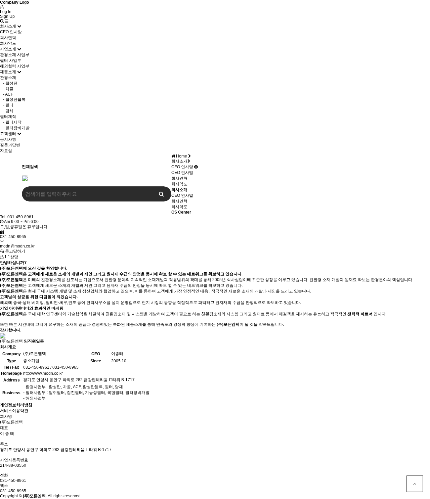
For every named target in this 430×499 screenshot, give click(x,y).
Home (181, 156)
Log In (5, 11)
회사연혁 (8, 37)
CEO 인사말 (11, 32)
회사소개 (8, 26)
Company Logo (14, 2)
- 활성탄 (8, 83)
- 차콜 (6, 89)
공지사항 (8, 139)
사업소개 (8, 49)
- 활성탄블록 (13, 99)
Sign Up (7, 16)
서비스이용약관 (14, 410)
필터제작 (8, 116)
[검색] (2, 21)
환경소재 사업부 (14, 54)
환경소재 (8, 77)
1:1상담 (10, 257)
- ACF (6, 94)
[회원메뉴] (1, 7)
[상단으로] (414, 483)
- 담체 (6, 110)
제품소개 (8, 72)
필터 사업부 (10, 60)
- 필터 (6, 105)
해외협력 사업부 (14, 66)
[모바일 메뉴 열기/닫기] (6, 21)
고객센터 (8, 133)
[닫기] (25, 178)
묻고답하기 (14, 251)
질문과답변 (10, 145)
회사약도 (8, 43)
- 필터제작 (11, 122)
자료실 (6, 150)
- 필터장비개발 (15, 128)
